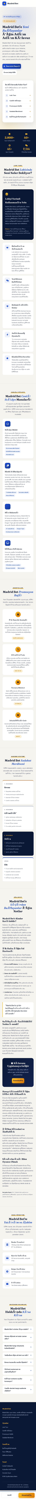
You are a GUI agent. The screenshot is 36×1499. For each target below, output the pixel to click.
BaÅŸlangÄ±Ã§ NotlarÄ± (16, 117)
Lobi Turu (11, 95)
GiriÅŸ (9, 1495)
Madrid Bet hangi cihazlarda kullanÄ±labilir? (14, 1347)
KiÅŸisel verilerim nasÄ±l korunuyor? (13, 1380)
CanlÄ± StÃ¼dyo (13, 101)
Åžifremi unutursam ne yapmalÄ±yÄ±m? (12, 1370)
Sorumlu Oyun (6, 1473)
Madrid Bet (12, 3)
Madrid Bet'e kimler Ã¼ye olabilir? (17, 1329)
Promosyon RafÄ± (14, 106)
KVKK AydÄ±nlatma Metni (9, 1476)
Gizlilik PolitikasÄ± (7, 1466)
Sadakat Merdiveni (14, 111)
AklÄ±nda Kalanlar (7, 1455)
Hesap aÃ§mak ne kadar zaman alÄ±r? (16, 1337)
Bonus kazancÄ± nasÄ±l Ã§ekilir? (16, 1362)
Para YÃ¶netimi (6, 1452)
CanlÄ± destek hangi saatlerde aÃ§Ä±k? (15, 1389)
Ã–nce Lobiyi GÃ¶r (10, 72)
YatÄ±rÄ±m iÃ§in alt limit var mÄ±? (16, 1355)
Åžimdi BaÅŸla (18, 1080)
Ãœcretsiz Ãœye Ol (13, 66)
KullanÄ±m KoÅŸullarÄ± (9, 1469)
